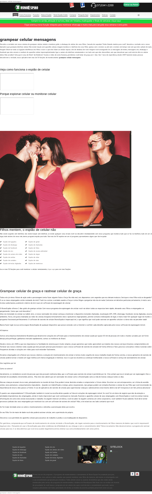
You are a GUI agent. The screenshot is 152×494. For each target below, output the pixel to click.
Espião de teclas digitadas (12, 263)
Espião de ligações (9, 242)
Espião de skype (34, 254)
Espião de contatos (9, 260)
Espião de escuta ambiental (38, 251)
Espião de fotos (34, 248)
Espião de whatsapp (10, 245)
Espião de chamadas (36, 245)
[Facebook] (133, 474)
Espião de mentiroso (36, 263)
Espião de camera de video (12, 254)
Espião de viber (34, 257)
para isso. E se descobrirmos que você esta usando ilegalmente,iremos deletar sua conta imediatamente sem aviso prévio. (52, 429)
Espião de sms (8, 251)
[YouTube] (137, 474)
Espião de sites (34, 260)
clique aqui (116, 20)
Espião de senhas (9, 257)
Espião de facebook (10, 248)
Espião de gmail (34, 242)
